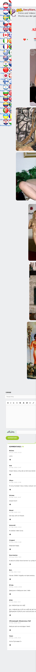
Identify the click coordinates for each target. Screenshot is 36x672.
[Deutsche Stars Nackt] (3, 3)
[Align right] (27, 403)
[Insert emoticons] (30, 403)
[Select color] (33, 403)
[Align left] (20, 403)
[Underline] (13, 403)
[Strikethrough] (17, 403)
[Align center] (23, 403)
